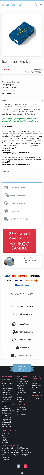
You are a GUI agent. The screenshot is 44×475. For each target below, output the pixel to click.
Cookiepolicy (21, 392)
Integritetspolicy (22, 381)
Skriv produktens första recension (10, 66)
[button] (21, 53)
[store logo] (10, 4)
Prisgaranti (20, 386)
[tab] (22, 100)
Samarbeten (21, 379)
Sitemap (20, 397)
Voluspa (4, 438)
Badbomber (36, 392)
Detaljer (4, 100)
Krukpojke (5, 457)
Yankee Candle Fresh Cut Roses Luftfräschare (17, 452)
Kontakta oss (21, 412)
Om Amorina (21, 414)
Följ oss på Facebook (22, 314)
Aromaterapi (36, 398)
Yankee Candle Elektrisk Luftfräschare (15, 448)
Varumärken (21, 395)
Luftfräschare (36, 385)
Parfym (34, 383)
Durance (4, 435)
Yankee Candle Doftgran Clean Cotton (15, 450)
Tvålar (34, 390)
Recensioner (6, 171)
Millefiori (5, 440)
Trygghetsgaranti (22, 383)
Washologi (5, 442)
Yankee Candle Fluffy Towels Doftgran (15, 455)
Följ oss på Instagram (22, 306)
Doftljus (34, 381)
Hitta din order (22, 409)
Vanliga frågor (22, 407)
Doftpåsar (35, 388)
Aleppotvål (5, 459)
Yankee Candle (7, 433)
